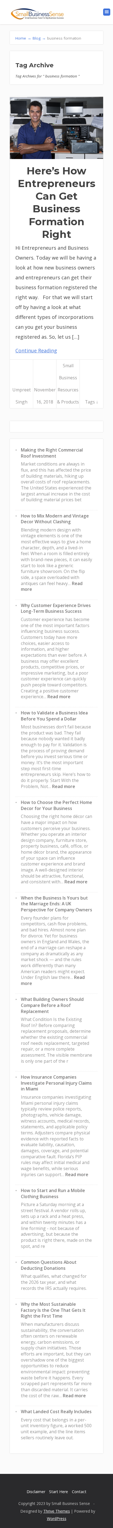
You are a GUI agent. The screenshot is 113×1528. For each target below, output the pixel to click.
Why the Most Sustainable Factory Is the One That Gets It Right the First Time (53, 1310)
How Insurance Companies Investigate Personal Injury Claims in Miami (56, 1083)
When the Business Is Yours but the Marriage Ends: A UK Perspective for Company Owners (56, 904)
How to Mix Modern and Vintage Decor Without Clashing (55, 519)
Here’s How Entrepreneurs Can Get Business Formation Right (56, 202)
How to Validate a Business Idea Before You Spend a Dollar (54, 716)
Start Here (58, 1491)
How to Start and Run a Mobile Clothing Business (53, 1193)
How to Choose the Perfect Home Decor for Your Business (56, 805)
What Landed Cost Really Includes (56, 1412)
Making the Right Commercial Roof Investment (52, 453)
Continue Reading (36, 350)
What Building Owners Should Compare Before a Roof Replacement (52, 1005)
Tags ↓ (91, 402)
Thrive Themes (56, 1511)
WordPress (56, 1518)
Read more (58, 697)
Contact (79, 1491)
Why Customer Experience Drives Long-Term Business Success (56, 608)
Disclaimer (36, 1491)
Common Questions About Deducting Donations (49, 1265)
